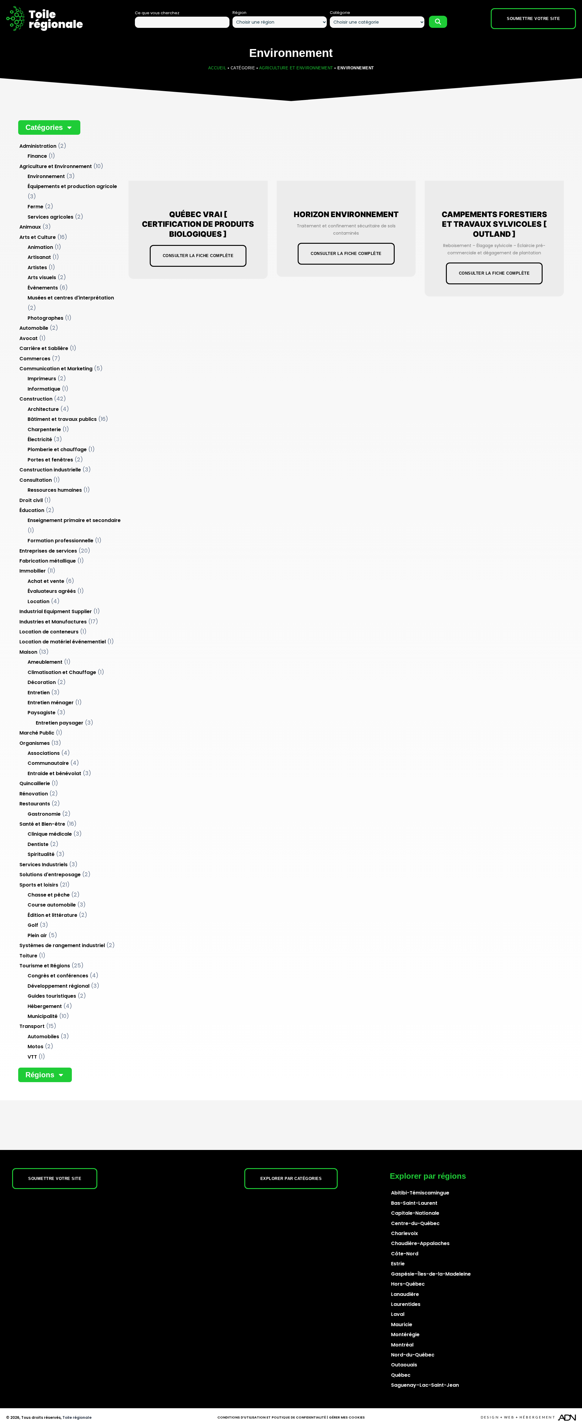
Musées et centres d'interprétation (71, 297)
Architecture (43, 409)
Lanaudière (405, 1294)
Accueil (217, 68)
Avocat (28, 338)
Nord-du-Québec (412, 1354)
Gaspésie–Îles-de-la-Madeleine (431, 1273)
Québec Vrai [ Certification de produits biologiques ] (198, 224)
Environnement (46, 176)
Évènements (43, 287)
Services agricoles (50, 216)
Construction (35, 398)
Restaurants (34, 803)
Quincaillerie (34, 783)
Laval (397, 1314)
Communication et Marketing (55, 368)
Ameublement (45, 662)
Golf (33, 925)
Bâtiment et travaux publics (62, 419)
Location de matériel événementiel (62, 641)
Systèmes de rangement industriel (62, 945)
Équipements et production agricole (72, 186)
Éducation (31, 510)
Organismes (34, 743)
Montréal (402, 1344)
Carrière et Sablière (43, 348)
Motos (35, 1046)
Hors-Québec (408, 1283)
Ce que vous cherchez (157, 13)
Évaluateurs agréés (52, 591)
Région (239, 12)
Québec (400, 1375)
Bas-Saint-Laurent (414, 1203)
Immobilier (32, 570)
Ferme (35, 206)
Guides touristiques (52, 996)
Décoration (42, 682)
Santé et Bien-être (42, 824)
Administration (37, 146)
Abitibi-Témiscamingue (420, 1192)
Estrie (398, 1263)
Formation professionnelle (60, 540)
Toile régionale (77, 1417)
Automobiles (43, 1036)
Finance (37, 156)
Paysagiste (41, 712)
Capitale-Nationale (415, 1213)
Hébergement (45, 1006)
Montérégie (405, 1334)
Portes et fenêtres (50, 459)
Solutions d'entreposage (50, 874)
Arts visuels (42, 277)
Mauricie (401, 1324)
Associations (44, 753)
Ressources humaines (55, 490)
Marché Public (36, 732)
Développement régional (58, 986)
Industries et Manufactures (53, 621)
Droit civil (31, 500)
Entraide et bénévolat (54, 773)
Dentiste (38, 844)
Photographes (45, 318)
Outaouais (404, 1364)
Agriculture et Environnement (296, 68)
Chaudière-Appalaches (420, 1243)
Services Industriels (43, 864)
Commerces (34, 358)
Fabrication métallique (47, 560)
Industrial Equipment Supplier (55, 611)
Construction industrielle (50, 469)
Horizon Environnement (346, 214)
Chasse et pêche (49, 894)
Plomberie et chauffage (57, 449)
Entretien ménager (51, 702)
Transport (32, 1026)
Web (509, 1417)
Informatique (44, 388)
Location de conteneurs (49, 631)
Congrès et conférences (58, 975)
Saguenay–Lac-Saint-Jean (425, 1385)
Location (38, 601)
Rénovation (33, 793)
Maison (28, 652)
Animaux (30, 226)
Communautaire (48, 763)
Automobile (33, 328)
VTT (32, 1056)
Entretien (39, 692)
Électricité (40, 439)
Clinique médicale (50, 834)
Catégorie (340, 12)
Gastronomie (44, 814)
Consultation (35, 480)
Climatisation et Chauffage (62, 672)
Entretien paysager (59, 722)
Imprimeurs (42, 378)
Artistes (37, 267)
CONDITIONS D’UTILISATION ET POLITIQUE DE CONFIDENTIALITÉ (271, 1417)
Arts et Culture (37, 237)
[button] (49, 127)
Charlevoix (404, 1233)
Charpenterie (44, 429)
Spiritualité (41, 854)
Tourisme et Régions (44, 965)
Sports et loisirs (38, 884)
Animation (40, 247)
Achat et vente (46, 581)
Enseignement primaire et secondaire (74, 520)
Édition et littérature (52, 915)
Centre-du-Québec (415, 1223)
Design (490, 1417)
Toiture (28, 955)
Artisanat (39, 257)
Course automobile (52, 904)
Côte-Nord (404, 1253)
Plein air (37, 935)
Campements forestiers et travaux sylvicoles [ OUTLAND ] (494, 224)
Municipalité (43, 1016)
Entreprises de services (48, 550)
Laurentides (405, 1304)
